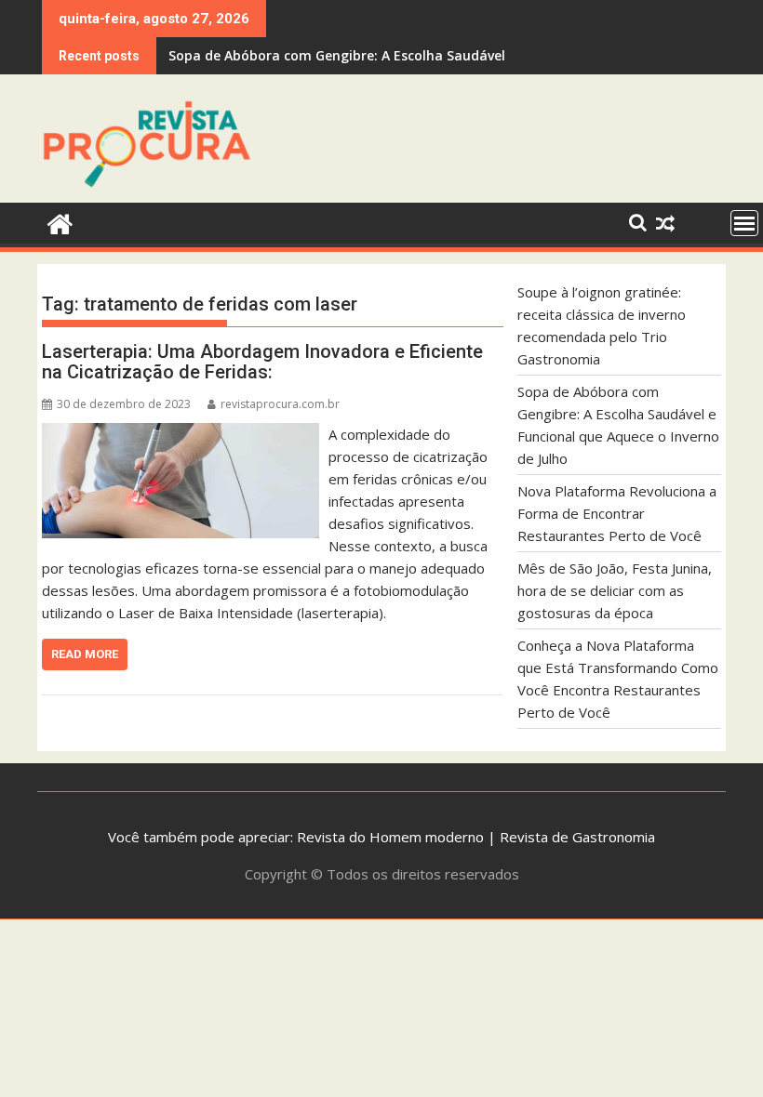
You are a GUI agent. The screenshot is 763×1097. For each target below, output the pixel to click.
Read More (84, 654)
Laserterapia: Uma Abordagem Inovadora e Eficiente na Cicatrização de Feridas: (262, 361)
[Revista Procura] (60, 221)
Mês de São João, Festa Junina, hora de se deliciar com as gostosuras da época (614, 590)
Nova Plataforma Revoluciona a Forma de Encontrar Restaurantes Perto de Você (616, 513)
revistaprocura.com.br (280, 404)
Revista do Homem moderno (390, 836)
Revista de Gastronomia (577, 836)
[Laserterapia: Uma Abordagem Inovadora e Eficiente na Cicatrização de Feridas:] (180, 434)
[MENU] (744, 223)
